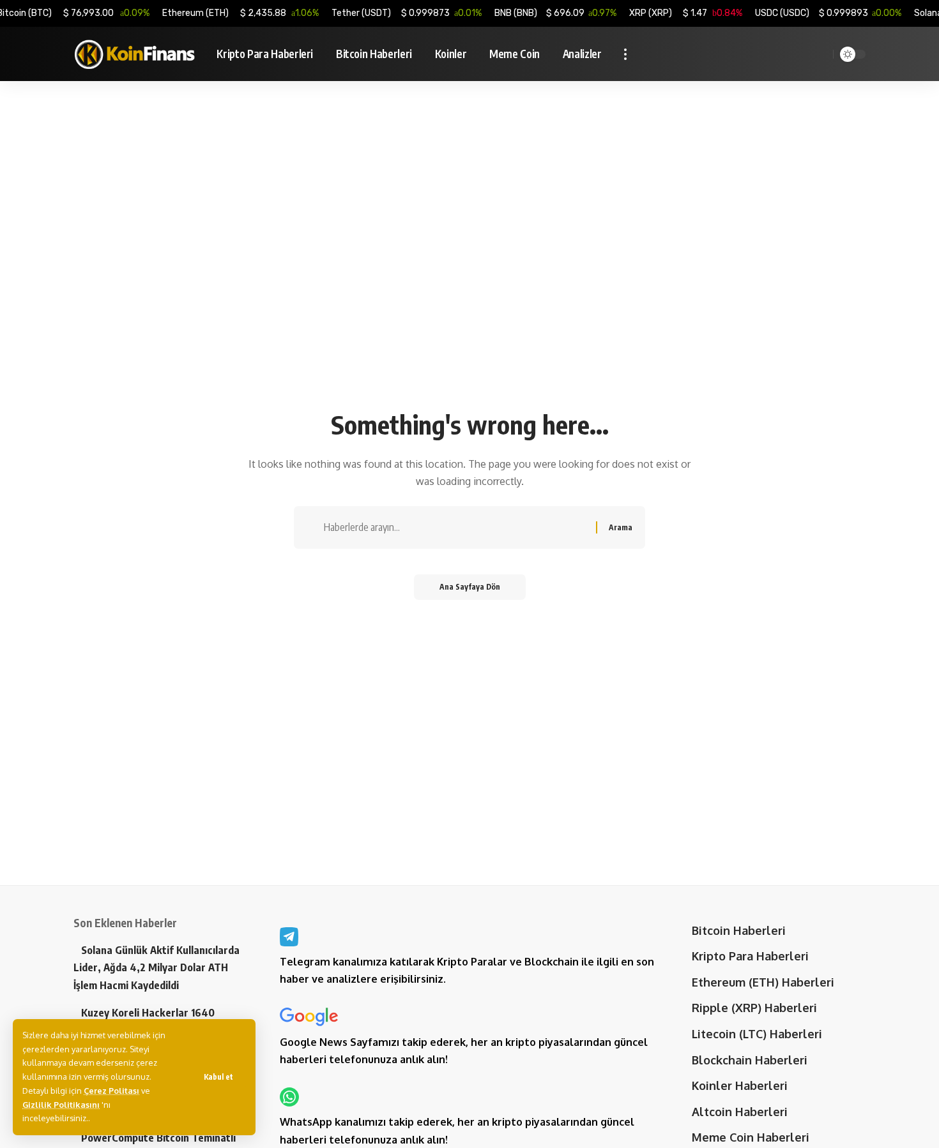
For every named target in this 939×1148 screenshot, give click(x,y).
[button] (218, 1077)
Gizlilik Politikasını (61, 1105)
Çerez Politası (111, 1090)
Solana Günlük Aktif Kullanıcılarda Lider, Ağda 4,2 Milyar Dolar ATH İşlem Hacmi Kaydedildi (156, 967)
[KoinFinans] (134, 54)
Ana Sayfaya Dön (469, 587)
